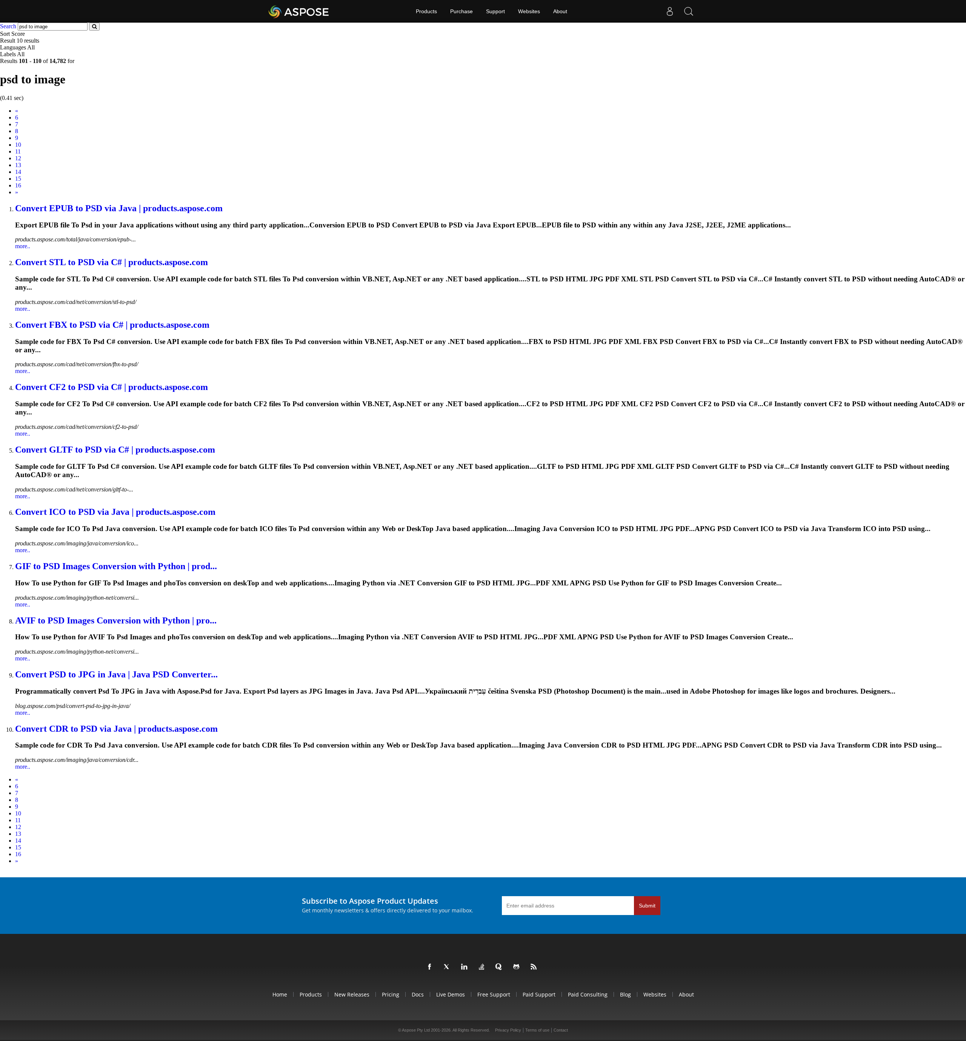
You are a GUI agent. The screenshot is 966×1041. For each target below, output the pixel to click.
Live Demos (450, 994)
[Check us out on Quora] (500, 967)
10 (18, 144)
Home (279, 994)
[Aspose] (299, 11)
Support (495, 11)
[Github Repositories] (518, 967)
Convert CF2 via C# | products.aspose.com (111, 387)
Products (426, 11)
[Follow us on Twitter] (448, 967)
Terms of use (537, 1030)
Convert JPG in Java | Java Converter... (116, 674)
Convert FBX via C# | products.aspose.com (112, 325)
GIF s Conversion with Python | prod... (116, 566)
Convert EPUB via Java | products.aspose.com (119, 208)
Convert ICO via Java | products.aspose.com (115, 512)
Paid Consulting (588, 994)
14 (18, 172)
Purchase (461, 11)
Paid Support (539, 994)
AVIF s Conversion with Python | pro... (116, 620)
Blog (625, 994)
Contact (561, 1030)
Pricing (390, 994)
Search (8, 26)
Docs (418, 994)
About (560, 11)
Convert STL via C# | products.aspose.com (111, 262)
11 (18, 151)
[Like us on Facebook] (431, 967)
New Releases (351, 994)
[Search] (688, 11)
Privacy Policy (508, 1030)
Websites (529, 11)
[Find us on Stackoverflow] (483, 967)
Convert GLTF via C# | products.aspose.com (115, 449)
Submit (647, 906)
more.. (22, 246)
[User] (669, 11)
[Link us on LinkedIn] (466, 967)
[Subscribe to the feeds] (535, 967)
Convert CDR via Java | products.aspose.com (116, 729)
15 (18, 178)
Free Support (493, 994)
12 (18, 158)
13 (18, 165)
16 (18, 185)
